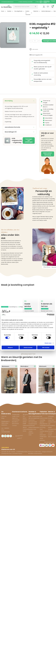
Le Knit (50, 435)
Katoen (25, 420)
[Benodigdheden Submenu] (23, 11)
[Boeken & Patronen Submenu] (31, 12)
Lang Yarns (51, 420)
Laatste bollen (44, 418)
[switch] (21, 338)
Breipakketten (43, 423)
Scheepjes (51, 416)
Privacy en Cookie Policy (34, 451)
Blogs (2, 418)
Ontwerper (48, 11)
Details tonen (48, 343)
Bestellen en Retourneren (35, 453)
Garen (2, 11)
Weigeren (10, 347)
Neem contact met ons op (47, 154)
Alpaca (25, 427)
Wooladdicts (51, 425)
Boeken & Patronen (28, 12)
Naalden (9, 11)
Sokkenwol (25, 425)
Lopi (49, 423)
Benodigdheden (19, 11)
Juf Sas (50, 433)
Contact (53, 1)
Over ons (3, 416)
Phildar (50, 427)
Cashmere (26, 429)
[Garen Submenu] (5, 11)
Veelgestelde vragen (46, 1)
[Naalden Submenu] (12, 11)
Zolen (30, 435)
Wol (24, 416)
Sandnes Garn (52, 422)
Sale (55, 11)
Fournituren (32, 420)
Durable (50, 418)
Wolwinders (32, 425)
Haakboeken (43, 436)
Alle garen (25, 414)
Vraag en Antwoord (47, 451)
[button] (24, 24)
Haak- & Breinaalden (34, 416)
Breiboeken (43, 435)
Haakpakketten (44, 425)
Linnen (24, 431)
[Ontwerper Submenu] (51, 11)
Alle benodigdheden (34, 418)
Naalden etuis (32, 429)
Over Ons (41, 1)
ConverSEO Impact (17, 453)
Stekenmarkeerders (34, 427)
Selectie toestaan (28, 347)
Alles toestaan (45, 347)
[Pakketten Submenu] (39, 11)
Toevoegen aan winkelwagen (29, 140)
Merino (24, 418)
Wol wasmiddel (33, 422)
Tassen (31, 431)
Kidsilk (24, 423)
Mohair (24, 422)
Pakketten (35, 11)
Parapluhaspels (33, 423)
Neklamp (31, 433)
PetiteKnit (51, 431)
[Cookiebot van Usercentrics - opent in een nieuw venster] (48, 315)
